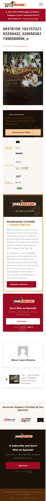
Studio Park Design (23, 494)
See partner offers (22, 132)
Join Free (21, 321)
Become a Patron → (20, 284)
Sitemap (34, 498)
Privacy (11, 498)
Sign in (30, 327)
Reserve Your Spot (30, 18)
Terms (18, 498)
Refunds (26, 498)
